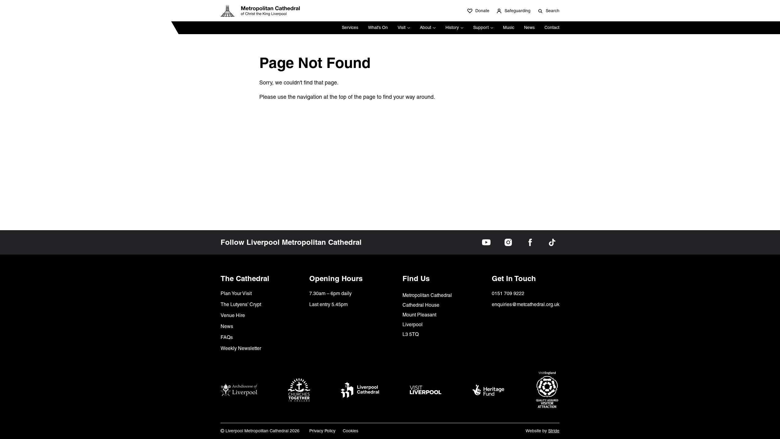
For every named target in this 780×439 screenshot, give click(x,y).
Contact (551, 27)
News (529, 27)
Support (481, 27)
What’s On (378, 27)
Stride (553, 430)
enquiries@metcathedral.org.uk (525, 304)
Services (350, 27)
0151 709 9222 (508, 293)
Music (508, 27)
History (452, 27)
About (425, 27)
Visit (402, 27)
